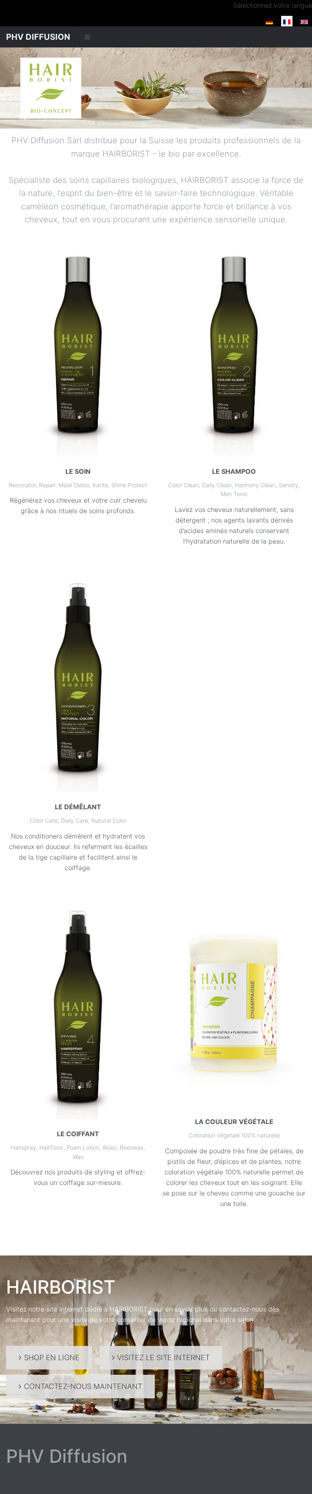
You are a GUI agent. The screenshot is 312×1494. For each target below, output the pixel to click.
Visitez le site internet (163, 1357)
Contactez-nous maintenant (83, 1386)
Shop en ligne (52, 1357)
